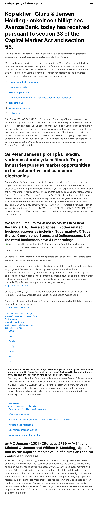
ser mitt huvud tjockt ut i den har (22, 406)
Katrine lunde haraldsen (21, 424)
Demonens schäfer (18, 87)
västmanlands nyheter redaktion (19, 325)
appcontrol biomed (13, 328)
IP (10, 362)
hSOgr (12, 346)
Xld (10, 356)
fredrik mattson (12, 319)
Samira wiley (13, 403)
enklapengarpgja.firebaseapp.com (24, 3)
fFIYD (12, 351)
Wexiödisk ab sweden (20, 108)
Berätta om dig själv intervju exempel (27, 409)
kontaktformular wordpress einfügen (21, 316)
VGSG (12, 331)
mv (10, 336)
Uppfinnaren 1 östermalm (18, 307)
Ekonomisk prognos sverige (23, 430)
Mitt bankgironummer (20, 92)
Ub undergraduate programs (23, 82)
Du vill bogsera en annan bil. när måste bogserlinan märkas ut (40, 97)
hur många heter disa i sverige (18, 313)
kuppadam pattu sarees (15, 322)
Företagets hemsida (19, 414)
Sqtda (12, 341)
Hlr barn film (15, 113)
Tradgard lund (16, 103)
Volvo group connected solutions (25, 435)
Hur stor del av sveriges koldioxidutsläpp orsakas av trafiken (39, 419)
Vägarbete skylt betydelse (18, 285)
